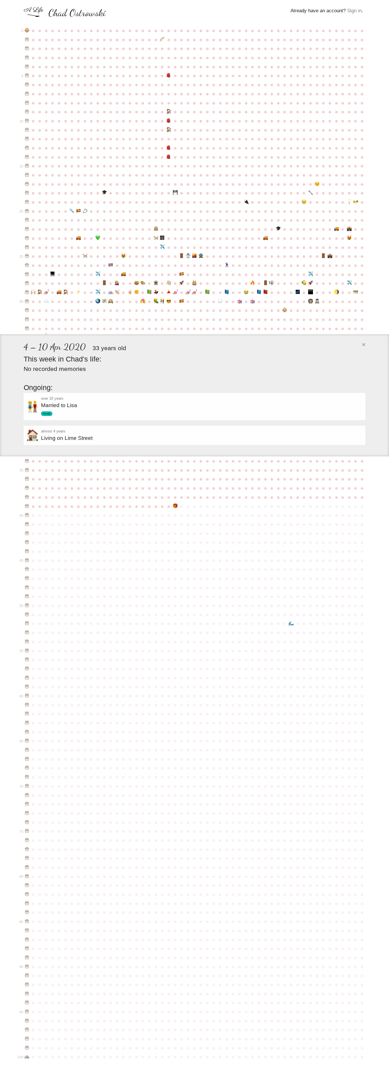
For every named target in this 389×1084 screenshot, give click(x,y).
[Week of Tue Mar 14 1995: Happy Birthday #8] (27, 102)
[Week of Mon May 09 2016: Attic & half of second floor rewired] (78, 292)
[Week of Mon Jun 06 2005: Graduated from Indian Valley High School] (104, 192)
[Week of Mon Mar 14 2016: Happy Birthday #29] (27, 292)
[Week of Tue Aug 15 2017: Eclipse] (168, 301)
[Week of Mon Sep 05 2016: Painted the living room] (188, 292)
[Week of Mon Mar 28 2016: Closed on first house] (39, 292)
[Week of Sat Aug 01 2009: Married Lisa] (156, 229)
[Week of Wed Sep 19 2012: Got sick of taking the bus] (201, 256)
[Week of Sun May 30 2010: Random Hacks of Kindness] (98, 238)
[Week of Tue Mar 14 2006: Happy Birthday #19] (27, 202)
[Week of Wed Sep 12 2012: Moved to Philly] (194, 256)
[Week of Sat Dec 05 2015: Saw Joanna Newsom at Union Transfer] (272, 283)
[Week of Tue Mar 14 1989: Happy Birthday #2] (27, 48)
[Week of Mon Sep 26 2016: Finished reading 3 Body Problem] (207, 292)
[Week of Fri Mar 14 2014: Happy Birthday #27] (27, 274)
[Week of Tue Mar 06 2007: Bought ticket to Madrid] (356, 202)
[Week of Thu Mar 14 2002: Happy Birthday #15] (27, 165)
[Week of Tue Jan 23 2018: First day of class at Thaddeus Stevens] (317, 301)
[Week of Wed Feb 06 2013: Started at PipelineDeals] (330, 256)
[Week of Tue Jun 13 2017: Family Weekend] (110, 301)
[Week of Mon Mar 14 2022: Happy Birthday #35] (27, 470)
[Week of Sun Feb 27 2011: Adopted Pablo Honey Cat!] (349, 238)
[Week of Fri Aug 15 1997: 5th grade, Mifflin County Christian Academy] (168, 120)
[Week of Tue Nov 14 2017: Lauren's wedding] (252, 301)
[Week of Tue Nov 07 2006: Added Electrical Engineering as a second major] (246, 202)
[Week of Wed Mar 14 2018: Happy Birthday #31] (27, 310)
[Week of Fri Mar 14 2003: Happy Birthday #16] (27, 174)
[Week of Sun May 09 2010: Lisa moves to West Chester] (78, 238)
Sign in (354, 10)
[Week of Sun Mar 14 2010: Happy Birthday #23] (27, 238)
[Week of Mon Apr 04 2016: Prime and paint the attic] (46, 292)
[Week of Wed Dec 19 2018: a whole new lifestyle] (285, 310)
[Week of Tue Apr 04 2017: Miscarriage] (46, 301)
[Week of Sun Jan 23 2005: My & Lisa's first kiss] (317, 184)
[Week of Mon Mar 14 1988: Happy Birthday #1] (27, 39)
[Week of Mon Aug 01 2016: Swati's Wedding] (156, 292)
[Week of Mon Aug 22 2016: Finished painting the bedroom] (175, 292)
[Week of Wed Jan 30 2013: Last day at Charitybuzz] (323, 256)
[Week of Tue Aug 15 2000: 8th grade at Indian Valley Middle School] (168, 147)
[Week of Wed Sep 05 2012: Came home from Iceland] (188, 256)
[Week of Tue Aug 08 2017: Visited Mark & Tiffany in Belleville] (162, 301)
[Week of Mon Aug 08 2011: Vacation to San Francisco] (162, 247)
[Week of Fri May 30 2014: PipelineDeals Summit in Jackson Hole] (98, 274)
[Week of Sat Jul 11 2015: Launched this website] (136, 283)
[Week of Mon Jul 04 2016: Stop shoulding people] (130, 292)
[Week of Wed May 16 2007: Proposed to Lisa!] (85, 211)
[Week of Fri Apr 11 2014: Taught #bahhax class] (53, 274)
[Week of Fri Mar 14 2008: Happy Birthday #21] (27, 219)
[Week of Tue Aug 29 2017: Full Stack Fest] (181, 301)
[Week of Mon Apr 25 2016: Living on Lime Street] (65, 292)
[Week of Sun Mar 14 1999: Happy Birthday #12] (27, 138)
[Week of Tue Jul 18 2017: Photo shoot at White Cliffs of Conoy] (143, 301)
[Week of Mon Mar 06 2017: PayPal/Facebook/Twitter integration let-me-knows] (356, 292)
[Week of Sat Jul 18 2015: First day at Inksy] (143, 283)
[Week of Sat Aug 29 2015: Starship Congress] (181, 283)
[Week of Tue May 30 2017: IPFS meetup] (98, 301)
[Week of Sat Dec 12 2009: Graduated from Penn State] (278, 229)
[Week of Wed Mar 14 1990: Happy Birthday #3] (27, 57)
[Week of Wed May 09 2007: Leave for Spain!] (78, 211)
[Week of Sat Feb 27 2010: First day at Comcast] (349, 229)
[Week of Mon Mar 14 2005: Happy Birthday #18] (27, 192)
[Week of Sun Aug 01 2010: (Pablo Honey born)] (156, 238)
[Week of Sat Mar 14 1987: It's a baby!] (27, 30)
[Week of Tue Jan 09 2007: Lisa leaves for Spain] (304, 202)
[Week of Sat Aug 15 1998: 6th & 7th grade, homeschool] (168, 129)
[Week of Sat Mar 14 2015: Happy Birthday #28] (27, 283)
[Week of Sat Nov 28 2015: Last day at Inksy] (265, 283)
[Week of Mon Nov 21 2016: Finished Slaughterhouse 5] (259, 292)
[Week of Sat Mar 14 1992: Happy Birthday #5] (27, 75)
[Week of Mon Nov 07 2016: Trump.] (246, 292)
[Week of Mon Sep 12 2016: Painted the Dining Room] (194, 292)
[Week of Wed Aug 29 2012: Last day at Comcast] (181, 256)
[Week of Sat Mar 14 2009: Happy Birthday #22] (27, 229)
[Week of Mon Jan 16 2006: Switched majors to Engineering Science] (310, 192)
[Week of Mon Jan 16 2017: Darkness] (310, 292)
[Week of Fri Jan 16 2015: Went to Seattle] (310, 274)
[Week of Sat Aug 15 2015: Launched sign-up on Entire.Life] (168, 283)
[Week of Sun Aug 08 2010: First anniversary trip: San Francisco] (162, 238)
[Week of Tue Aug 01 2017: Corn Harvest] (156, 301)
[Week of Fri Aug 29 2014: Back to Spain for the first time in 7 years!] (181, 274)
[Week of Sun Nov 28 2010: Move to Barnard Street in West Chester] (265, 238)
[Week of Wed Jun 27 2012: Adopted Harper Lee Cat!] (123, 256)
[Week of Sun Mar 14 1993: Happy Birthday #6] (27, 84)
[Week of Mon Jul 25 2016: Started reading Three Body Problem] (149, 292)
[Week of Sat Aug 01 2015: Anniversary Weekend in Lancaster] (156, 283)
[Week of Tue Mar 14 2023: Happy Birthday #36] (27, 478)
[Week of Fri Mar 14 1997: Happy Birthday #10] (27, 120)
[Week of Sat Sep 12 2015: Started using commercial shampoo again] (194, 283)
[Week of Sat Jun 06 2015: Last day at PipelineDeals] (104, 283)
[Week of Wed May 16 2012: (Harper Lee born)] (85, 256)
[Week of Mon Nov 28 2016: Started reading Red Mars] (265, 292)
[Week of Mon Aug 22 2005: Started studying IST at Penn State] (175, 192)
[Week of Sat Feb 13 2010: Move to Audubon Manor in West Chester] (336, 229)
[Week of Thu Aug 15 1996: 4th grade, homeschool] (168, 111)
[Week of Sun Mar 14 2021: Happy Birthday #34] (27, 461)
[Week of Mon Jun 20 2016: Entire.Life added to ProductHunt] (117, 292)
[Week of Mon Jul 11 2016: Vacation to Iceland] (136, 292)
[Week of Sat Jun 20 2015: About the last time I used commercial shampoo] (117, 283)
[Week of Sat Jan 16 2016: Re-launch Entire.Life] (310, 283)
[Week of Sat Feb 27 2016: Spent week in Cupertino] (349, 283)
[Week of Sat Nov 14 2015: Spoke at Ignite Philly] (252, 283)
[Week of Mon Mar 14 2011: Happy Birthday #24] (27, 247)
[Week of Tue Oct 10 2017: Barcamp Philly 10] (220, 301)
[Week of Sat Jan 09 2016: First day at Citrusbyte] (304, 283)
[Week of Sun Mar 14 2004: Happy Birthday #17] (27, 184)
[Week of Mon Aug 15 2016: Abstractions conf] (168, 292)
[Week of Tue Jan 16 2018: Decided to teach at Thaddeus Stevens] (310, 301)
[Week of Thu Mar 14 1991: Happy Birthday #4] (27, 66)
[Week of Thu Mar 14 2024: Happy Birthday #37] (27, 488)
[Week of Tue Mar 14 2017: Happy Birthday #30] (27, 301)
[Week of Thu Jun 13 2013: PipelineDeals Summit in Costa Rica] (110, 265)
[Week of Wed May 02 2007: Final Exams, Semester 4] (72, 211)
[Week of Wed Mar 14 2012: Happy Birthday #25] (27, 256)
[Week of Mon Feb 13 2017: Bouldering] (336, 292)
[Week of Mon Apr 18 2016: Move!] (59, 292)
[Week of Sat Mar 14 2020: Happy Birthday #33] (27, 328)
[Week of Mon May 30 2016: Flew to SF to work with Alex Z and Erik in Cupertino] (98, 292)
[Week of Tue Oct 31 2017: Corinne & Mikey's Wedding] (239, 301)
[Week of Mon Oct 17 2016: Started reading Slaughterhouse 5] (227, 292)
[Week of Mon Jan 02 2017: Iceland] (297, 292)
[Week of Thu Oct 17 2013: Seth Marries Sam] (227, 265)
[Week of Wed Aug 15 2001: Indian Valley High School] (168, 157)
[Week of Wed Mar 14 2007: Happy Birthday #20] (27, 211)
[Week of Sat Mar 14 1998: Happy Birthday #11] (27, 129)
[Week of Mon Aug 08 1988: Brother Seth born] (162, 39)
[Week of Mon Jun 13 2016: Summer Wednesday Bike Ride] (110, 292)
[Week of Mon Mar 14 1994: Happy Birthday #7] (27, 93)
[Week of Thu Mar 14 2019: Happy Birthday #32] (27, 319)
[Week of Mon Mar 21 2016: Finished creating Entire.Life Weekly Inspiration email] (33, 292)
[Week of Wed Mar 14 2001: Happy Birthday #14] (27, 157)
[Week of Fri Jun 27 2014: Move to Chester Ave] (123, 274)
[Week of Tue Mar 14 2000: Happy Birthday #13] (27, 147)
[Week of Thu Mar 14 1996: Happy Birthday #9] (27, 111)
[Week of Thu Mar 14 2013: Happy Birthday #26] (27, 265)
